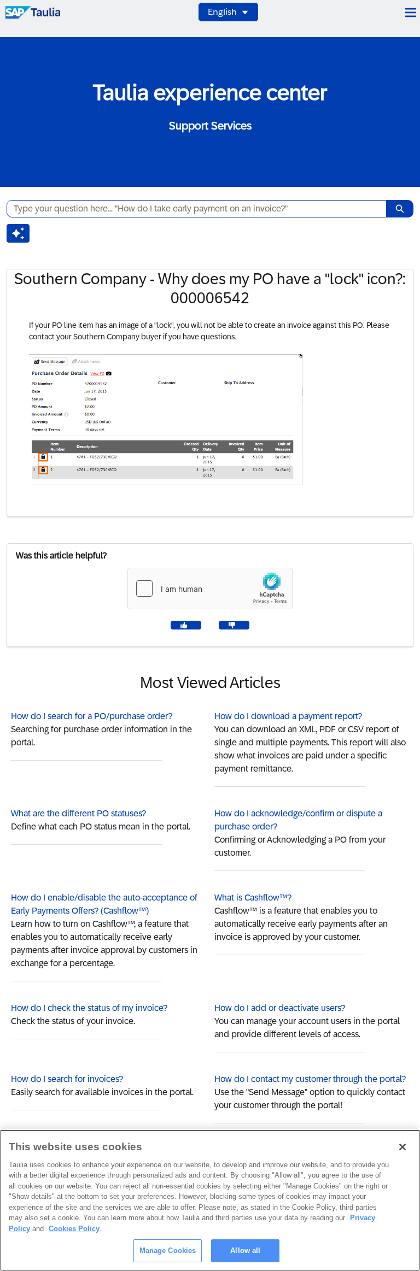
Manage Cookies (167, 1250)
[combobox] (192, 209)
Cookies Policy (74, 1229)
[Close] (402, 1147)
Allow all (245, 1250)
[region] (210, 1200)
